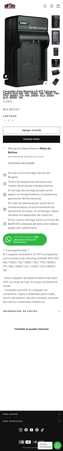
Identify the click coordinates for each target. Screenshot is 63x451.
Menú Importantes (13, 421)
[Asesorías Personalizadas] (57, 445)
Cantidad (10, 116)
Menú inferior (10, 414)
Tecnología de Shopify (31, 448)
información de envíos (20, 311)
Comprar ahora (31, 139)
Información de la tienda (21, 163)
